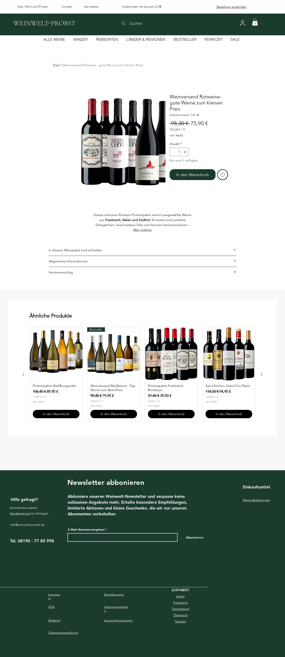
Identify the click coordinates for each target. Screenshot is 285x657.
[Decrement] (173, 152)
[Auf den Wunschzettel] (222, 174)
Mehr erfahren (142, 230)
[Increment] (185, 152)
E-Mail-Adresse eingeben (86, 529)
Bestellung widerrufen (231, 7)
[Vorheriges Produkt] (23, 374)
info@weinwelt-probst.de (27, 525)
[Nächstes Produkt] (261, 374)
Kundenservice (20, 513)
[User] (242, 23)
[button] (255, 22)
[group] (142, 374)
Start (56, 65)
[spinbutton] (179, 152)
